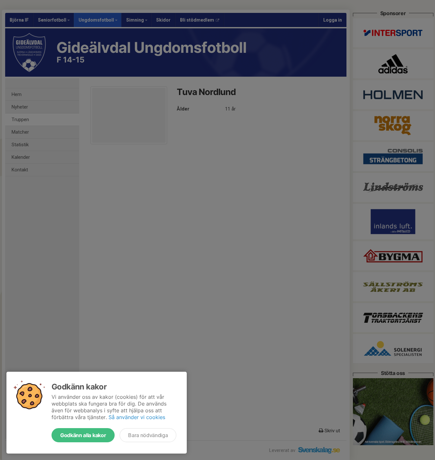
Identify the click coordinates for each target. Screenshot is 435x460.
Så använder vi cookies (137, 417)
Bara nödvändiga (148, 435)
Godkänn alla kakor (83, 435)
